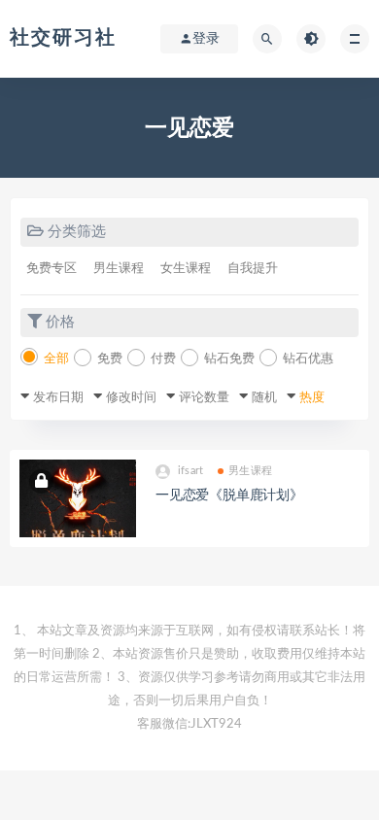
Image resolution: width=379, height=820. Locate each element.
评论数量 (204, 398)
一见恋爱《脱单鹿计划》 (229, 495)
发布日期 (58, 398)
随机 (264, 398)
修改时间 (131, 398)
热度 (312, 398)
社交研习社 (63, 38)
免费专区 (51, 268)
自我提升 (252, 268)
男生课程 (118, 268)
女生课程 (185, 268)
